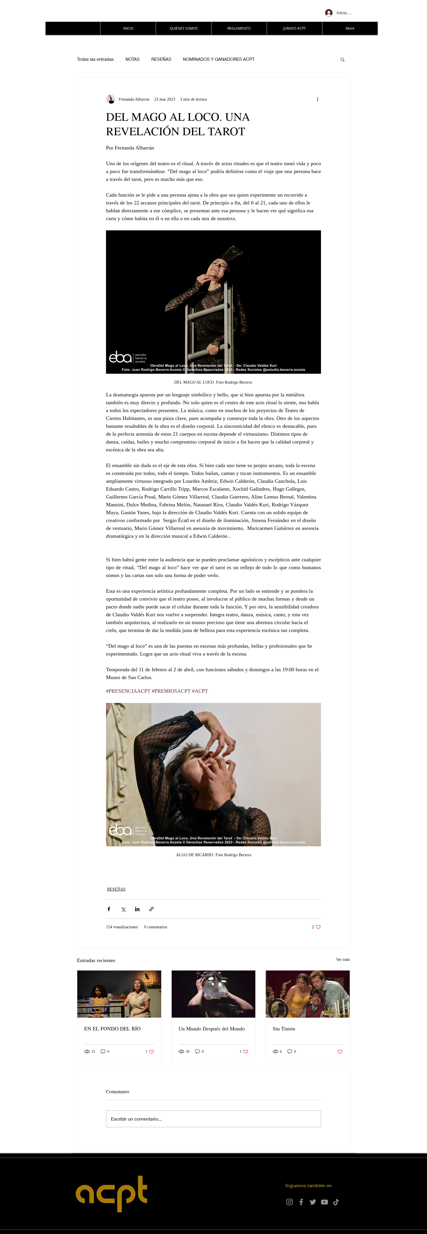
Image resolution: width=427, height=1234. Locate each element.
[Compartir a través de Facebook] (109, 909)
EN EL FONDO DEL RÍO (112, 1028)
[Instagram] (289, 1202)
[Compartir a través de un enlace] (151, 909)
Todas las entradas (95, 59)
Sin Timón (284, 1028)
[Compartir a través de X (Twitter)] (123, 909)
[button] (342, 59)
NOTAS (132, 59)
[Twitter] (312, 1202)
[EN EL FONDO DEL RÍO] (119, 994)
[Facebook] (301, 1202)
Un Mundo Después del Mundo (212, 1028)
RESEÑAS (161, 59)
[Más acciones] (317, 99)
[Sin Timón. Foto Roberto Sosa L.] (308, 994)
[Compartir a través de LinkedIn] (137, 909)
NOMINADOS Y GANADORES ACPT (219, 59)
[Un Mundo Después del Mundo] (214, 994)
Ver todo (343, 959)
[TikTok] (336, 1202)
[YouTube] (324, 1202)
